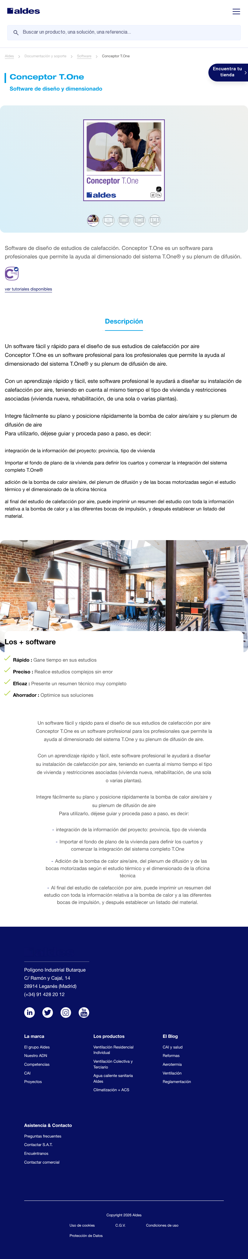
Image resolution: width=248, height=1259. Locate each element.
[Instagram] (65, 1013)
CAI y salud (173, 1048)
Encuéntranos (36, 1154)
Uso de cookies (82, 1226)
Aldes (9, 56)
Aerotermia (172, 1065)
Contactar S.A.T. (38, 1145)
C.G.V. (120, 1226)
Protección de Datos (86, 1236)
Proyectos (33, 1082)
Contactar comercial (42, 1163)
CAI (27, 1074)
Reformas (171, 1056)
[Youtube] (84, 1013)
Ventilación (172, 1074)
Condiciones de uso (162, 1226)
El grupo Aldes (37, 1048)
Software (84, 56)
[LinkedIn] (29, 1013)
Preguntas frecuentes (42, 1137)
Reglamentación (177, 1082)
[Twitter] (47, 1013)
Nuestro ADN (35, 1056)
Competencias (37, 1065)
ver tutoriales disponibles (28, 290)
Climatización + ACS (111, 1090)
